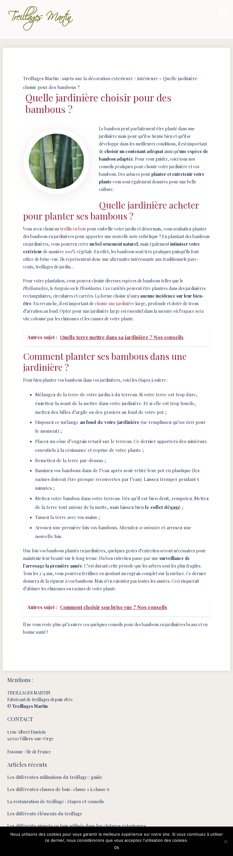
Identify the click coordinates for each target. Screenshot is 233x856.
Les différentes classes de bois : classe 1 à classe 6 (58, 789)
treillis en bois (73, 229)
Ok (116, 847)
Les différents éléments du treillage (44, 813)
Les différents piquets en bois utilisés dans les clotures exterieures (76, 826)
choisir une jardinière (114, 303)
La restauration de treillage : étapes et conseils (55, 801)
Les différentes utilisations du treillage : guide (54, 777)
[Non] (225, 841)
